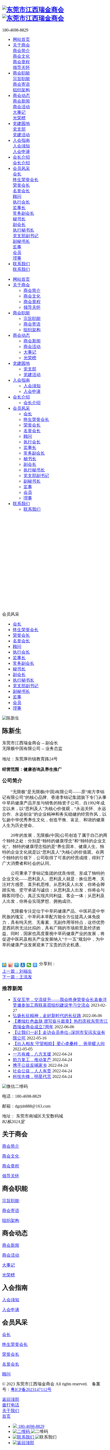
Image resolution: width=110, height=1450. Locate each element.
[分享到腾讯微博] (16, 965)
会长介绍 (21, 397)
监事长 (29, 447)
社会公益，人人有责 (32, 1071)
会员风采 (21, 408)
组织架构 (32, 329)
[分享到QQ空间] (4, 965)
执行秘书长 (34, 470)
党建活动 (32, 374)
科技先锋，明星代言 (32, 1076)
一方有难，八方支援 (32, 1054)
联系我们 (21, 503)
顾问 (27, 436)
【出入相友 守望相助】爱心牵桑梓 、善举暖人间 (59, 1043)
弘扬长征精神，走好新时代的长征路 (47, 1015)
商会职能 (21, 313)
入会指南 (21, 380)
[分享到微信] (29, 965)
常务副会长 (34, 453)
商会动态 (21, 335)
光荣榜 (29, 357)
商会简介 (32, 290)
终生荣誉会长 (36, 419)
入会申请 (32, 391)
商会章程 (32, 301)
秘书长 (29, 458)
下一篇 (17, 977)
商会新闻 (32, 341)
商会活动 (32, 346)
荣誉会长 (32, 425)
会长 (27, 414)
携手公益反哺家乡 (30, 1065)
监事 (27, 486)
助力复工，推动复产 (32, 1059)
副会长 (29, 464)
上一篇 (17, 971)
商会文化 (32, 296)
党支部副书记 (36, 475)
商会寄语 (32, 324)
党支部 (29, 369)
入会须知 (32, 386)
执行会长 (32, 442)
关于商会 (21, 285)
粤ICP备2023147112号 (31, 1389)
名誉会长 (32, 430)
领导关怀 (32, 307)
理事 (27, 498)
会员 (27, 492)
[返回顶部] (23, 1442)
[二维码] (22, 1431)
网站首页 (21, 279)
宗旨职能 (32, 318)
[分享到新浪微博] (10, 965)
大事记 (29, 352)
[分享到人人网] (23, 965)
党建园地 (21, 363)
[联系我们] (24, 1437)
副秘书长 (32, 481)
